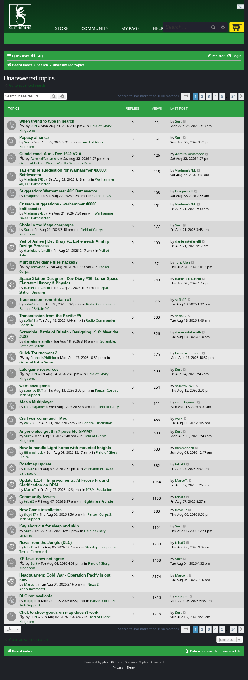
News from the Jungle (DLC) (45, 542)
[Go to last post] (185, 121)
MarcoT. (30, 489)
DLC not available (35, 596)
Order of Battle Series (36, 362)
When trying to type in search (46, 121)
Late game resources (38, 369)
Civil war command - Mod (43, 418)
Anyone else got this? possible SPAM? (55, 431)
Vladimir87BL (34, 179)
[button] (185, 96)
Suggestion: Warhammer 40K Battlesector (58, 191)
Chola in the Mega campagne (46, 225)
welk (27, 423)
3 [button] (209, 96)
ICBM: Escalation (99, 489)
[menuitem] (37, 56)
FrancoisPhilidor (44, 357)
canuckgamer (34, 406)
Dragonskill (33, 195)
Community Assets (37, 496)
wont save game (34, 385)
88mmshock (33, 452)
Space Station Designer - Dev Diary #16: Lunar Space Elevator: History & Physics (68, 280)
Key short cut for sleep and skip (49, 526)
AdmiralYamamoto (45, 158)
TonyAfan (38, 266)
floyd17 (30, 514)
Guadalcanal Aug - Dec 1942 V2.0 (50, 154)
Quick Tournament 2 (38, 353)
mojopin (31, 600)
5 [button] (222, 96)
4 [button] (215, 96)
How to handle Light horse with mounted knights (65, 447)
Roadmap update (35, 464)
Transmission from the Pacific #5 (50, 316)
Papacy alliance (34, 137)
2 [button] (202, 96)
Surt (34, 125)
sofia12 (29, 304)
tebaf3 (29, 468)
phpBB (107, 662)
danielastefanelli (37, 250)
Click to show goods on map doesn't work (58, 612)
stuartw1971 (34, 390)
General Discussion (97, 423)
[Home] (5, 1)
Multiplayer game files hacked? (48, 262)
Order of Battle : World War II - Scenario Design (57, 163)
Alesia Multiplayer (36, 402)
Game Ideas (101, 195)
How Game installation (40, 510)
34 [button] (233, 96)
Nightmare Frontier (98, 501)
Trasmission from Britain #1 (45, 299)
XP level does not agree (41, 559)
